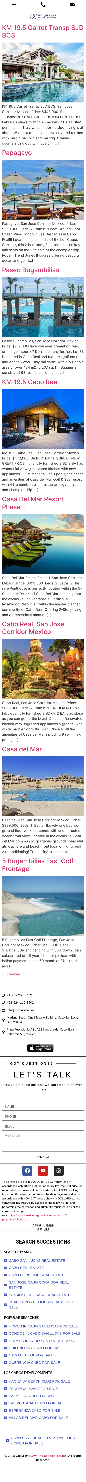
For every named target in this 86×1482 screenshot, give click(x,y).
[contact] (72, 4)
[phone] (43, 4)
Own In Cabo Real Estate (48, 1455)
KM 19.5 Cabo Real (30, 382)
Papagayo (17, 153)
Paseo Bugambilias (30, 270)
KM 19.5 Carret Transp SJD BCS (43, 31)
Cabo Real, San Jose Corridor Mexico (33, 628)
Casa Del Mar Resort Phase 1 (33, 503)
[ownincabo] (43, 1227)
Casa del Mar (22, 749)
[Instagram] (59, 1171)
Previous (11, 974)
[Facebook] (27, 1171)
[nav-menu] (14, 4)
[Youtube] (43, 1171)
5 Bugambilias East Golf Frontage (38, 864)
